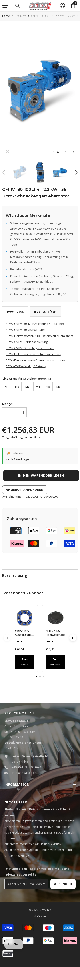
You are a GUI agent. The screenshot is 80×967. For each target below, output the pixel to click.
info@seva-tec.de (24, 773)
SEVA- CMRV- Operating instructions (30, 348)
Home (6, 15)
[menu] (5, 5)
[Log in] (62, 5)
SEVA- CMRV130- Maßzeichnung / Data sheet (36, 324)
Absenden (63, 884)
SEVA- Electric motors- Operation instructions (36, 360)
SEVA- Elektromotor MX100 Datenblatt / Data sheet (39, 336)
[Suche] (17, 5)
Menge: (7, 404)
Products (20, 15)
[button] (73, 152)
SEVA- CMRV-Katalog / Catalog (26, 366)
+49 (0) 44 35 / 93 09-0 (26, 767)
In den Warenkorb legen (40, 475)
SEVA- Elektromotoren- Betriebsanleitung (33, 354)
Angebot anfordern (25, 489)
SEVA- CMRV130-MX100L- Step (26, 330)
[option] (40, 90)
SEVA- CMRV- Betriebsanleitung (27, 342)
